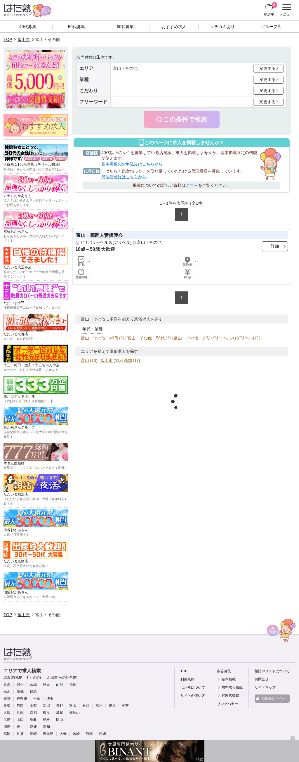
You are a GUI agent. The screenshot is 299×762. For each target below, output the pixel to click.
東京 (7, 699)
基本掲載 (229, 679)
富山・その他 (149, 242)
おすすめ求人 (174, 26)
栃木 (7, 692)
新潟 (46, 706)
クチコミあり (222, 26)
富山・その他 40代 (99, 338)
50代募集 (76, 26)
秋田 (46, 684)
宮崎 (76, 734)
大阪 (7, 713)
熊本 (89, 734)
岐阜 (112, 706)
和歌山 (74, 713)
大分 (63, 734)
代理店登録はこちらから (123, 176)
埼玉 (49, 699)
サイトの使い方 (192, 696)
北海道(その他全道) (62, 677)
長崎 (33, 734)
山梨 (33, 706)
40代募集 (27, 26)
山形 (59, 684)
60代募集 (125, 26)
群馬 (33, 692)
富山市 (106, 360)
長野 (59, 706)
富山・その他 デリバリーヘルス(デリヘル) (214, 338)
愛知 (7, 706)
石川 (85, 706)
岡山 (59, 720)
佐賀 (20, 734)
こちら (192, 185)
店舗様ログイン (272, 699)
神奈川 (22, 699)
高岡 (128, 360)
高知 (46, 727)
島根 (46, 720)
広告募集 (224, 671)
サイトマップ (265, 687)
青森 (7, 684)
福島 (72, 684)
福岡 (7, 734)
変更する (267, 68)
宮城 (33, 684)
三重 (125, 706)
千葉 (36, 699)
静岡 (20, 706)
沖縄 (102, 734)
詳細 (275, 246)
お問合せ (262, 679)
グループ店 (271, 26)
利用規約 (187, 679)
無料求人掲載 (232, 687)
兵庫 (20, 713)
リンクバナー (227, 704)
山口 (20, 720)
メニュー (285, 11)
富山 (85, 360)
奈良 (46, 713)
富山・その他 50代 (146, 338)
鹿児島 (48, 734)
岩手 (20, 684)
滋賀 (59, 713)
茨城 (20, 692)
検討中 (269, 9)
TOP (8, 39)
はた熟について (192, 687)
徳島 (7, 727)
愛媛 (33, 727)
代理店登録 (230, 696)
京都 (33, 713)
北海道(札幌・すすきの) (22, 677)
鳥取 (33, 720)
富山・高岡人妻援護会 (99, 235)
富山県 (24, 39)
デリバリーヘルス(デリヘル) (106, 242)
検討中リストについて (272, 671)
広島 (7, 720)
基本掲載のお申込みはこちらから (132, 164)
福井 (98, 706)
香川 (20, 727)
